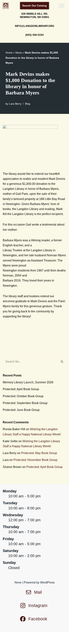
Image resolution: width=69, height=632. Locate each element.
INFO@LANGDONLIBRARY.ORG (34, 25)
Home (9, 52)
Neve (18, 582)
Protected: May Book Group (39, 453)
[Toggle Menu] (61, 5)
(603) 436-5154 (34, 34)
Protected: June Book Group (21, 409)
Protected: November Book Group (35, 459)
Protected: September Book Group (25, 403)
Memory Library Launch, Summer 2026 (28, 382)
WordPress (47, 582)
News (18, 52)
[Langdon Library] (6, 6)
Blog (27, 103)
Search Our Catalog (34, 5)
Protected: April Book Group (21, 389)
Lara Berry (15, 103)
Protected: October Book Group (23, 396)
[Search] (62, 362)
